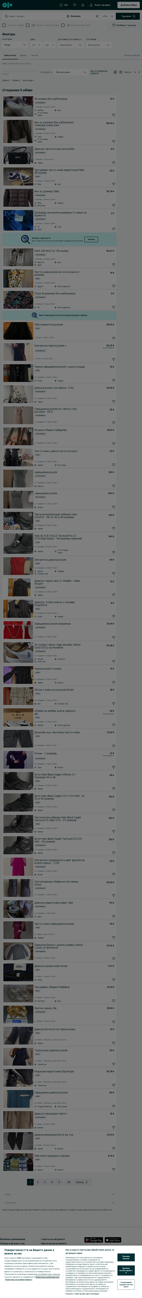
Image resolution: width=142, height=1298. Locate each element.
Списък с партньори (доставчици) (82, 1294)
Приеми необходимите (126, 1270)
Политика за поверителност (18, 1279)
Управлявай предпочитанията (126, 1284)
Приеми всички (126, 1257)
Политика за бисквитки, (47, 1277)
